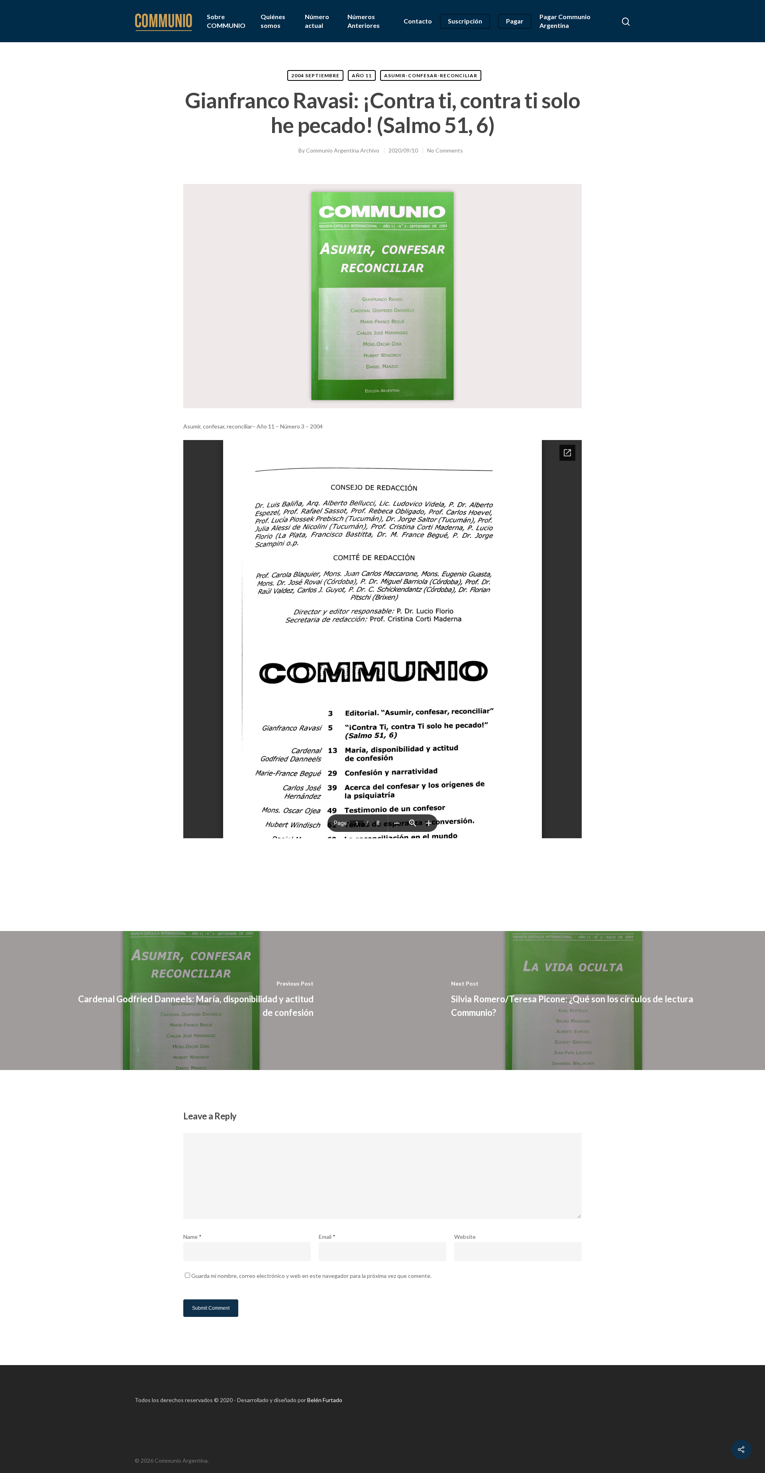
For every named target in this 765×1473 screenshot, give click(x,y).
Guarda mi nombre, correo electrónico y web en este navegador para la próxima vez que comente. (311, 1275)
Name (192, 1236)
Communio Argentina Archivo (342, 150)
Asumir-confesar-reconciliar (430, 75)
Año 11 (362, 75)
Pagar (515, 21)
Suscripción (465, 21)
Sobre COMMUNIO (226, 21)
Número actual (317, 21)
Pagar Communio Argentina (564, 21)
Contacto (418, 21)
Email (327, 1236)
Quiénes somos (273, 21)
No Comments (445, 150)
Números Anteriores (363, 21)
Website (465, 1236)
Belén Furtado (324, 1400)
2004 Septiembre (315, 75)
